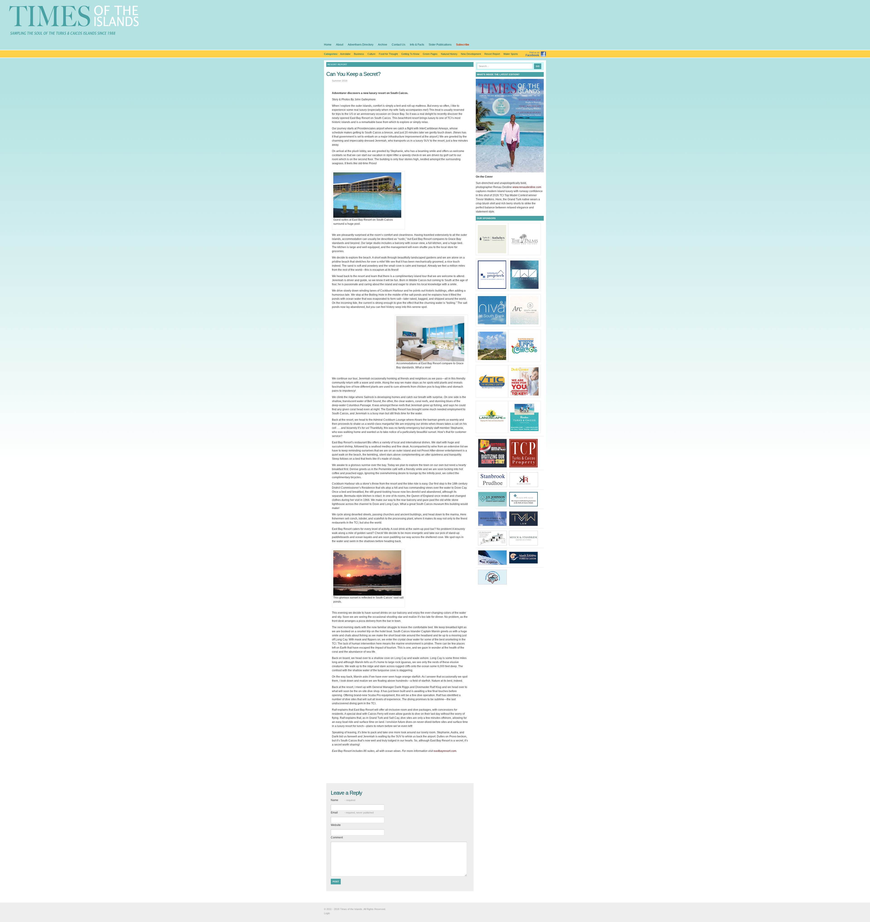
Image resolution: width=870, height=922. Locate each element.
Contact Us (398, 44)
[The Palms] (524, 252)
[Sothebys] (492, 252)
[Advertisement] (400, 762)
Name (343, 800)
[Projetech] (492, 288)
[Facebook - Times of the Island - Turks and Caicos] (536, 56)
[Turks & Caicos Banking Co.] (492, 359)
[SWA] (524, 288)
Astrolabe (345, 54)
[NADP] (493, 452)
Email (352, 812)
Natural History (449, 54)
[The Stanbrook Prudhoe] (493, 479)
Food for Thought (388, 54)
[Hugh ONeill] (493, 518)
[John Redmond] (493, 537)
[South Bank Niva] (492, 323)
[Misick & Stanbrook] (524, 537)
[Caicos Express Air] (493, 557)
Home (327, 44)
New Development (471, 54)
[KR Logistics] (524, 479)
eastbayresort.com (445, 751)
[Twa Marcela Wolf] (524, 518)
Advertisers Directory (360, 44)
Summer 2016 (339, 80)
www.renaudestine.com (526, 187)
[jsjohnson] (493, 498)
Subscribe (462, 44)
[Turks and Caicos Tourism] (524, 359)
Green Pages (430, 54)
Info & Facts (417, 44)
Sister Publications (440, 44)
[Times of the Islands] (74, 22)
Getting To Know (410, 54)
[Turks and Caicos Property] (524, 452)
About (339, 44)
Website (336, 825)
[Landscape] (492, 430)
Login (327, 913)
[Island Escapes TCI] (524, 557)
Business (359, 54)
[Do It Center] (524, 394)
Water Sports (510, 54)
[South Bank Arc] (524, 323)
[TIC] (492, 394)
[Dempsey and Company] (524, 498)
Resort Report (492, 54)
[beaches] (524, 430)
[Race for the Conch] (493, 576)
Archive (382, 44)
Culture (371, 54)
